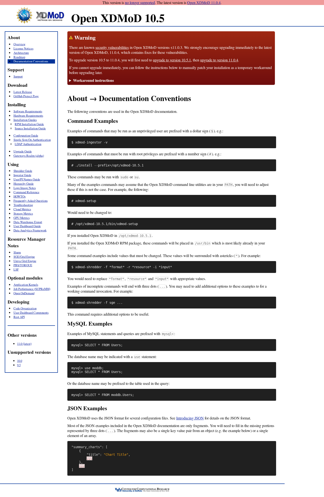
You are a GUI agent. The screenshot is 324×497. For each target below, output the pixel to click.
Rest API (19, 317)
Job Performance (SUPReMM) (32, 289)
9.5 (19, 365)
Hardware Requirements (28, 115)
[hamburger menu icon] (7, 28)
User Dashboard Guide (27, 226)
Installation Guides (25, 120)
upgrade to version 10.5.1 (172, 59)
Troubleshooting (23, 205)
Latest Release (23, 92)
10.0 (19, 361)
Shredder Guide (23, 171)
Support (18, 76)
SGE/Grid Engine (24, 256)
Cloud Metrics (22, 209)
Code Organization (25, 308)
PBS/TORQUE (23, 265)
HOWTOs (20, 196)
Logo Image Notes (25, 188)
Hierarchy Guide (24, 183)
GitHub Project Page (26, 96)
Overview (19, 44)
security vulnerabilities (112, 47)
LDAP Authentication (28, 144)
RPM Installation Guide (29, 124)
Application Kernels (26, 284)
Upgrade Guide (23, 151)
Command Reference (26, 192)
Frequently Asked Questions (31, 200)
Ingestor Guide (22, 175)
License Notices (23, 48)
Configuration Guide (26, 135)
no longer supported (140, 2)
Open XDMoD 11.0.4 (204, 2)
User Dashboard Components (31, 312)
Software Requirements (28, 111)
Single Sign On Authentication (32, 140)
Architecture (21, 53)
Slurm (17, 252)
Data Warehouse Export (28, 222)
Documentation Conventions (31, 61)
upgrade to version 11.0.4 (219, 59)
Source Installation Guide (30, 128)
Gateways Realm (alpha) (29, 155)
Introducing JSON (190, 417)
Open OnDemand (24, 293)
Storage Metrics (23, 213)
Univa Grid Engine (25, 261)
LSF (16, 269)
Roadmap (19, 57)
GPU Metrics (22, 218)
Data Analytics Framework (30, 230)
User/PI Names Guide (27, 179)
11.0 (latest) (24, 343)
